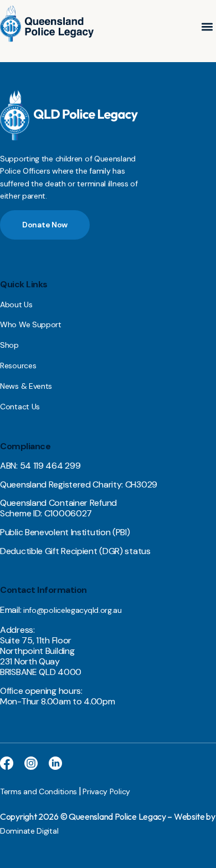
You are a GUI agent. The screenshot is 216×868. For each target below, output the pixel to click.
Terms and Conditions (38, 791)
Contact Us (20, 407)
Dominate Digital (29, 831)
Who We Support (30, 324)
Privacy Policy (106, 791)
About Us (16, 304)
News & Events (26, 386)
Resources (18, 365)
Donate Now (45, 225)
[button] (207, 27)
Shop (9, 345)
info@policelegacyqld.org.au (72, 610)
